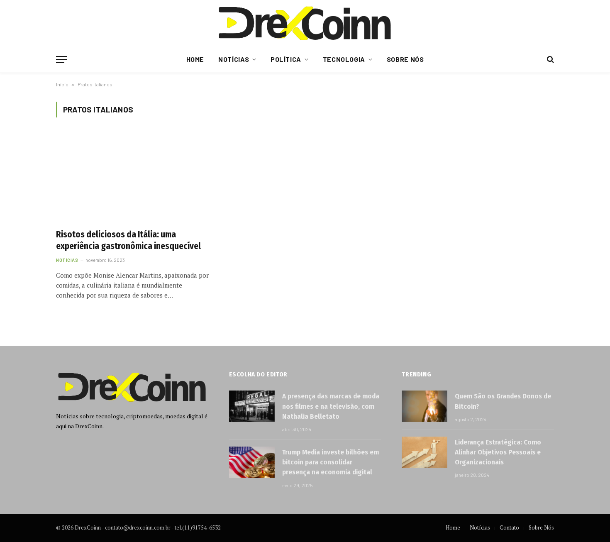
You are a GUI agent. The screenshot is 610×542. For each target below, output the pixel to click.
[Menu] (61, 59)
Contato (509, 527)
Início (62, 84)
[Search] (549, 59)
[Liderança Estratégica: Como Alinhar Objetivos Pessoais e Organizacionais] (424, 452)
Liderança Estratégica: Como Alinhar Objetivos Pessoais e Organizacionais (498, 452)
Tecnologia (344, 59)
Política (286, 59)
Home (195, 59)
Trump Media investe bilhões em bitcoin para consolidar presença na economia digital (330, 462)
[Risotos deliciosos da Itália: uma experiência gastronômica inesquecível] (134, 178)
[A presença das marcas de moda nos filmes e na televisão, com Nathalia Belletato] (252, 406)
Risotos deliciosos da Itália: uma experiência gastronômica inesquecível (128, 240)
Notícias (233, 59)
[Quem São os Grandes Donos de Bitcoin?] (424, 406)
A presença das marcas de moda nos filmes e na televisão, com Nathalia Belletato (330, 406)
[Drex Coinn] (305, 23)
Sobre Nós (405, 59)
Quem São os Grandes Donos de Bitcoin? (503, 401)
